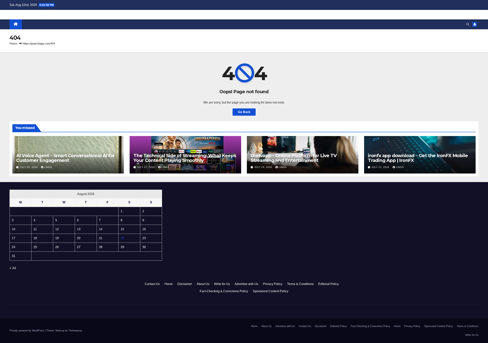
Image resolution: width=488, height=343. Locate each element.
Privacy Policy (272, 284)
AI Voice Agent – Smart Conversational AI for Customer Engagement (65, 158)
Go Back (244, 112)
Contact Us (152, 284)
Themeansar (75, 330)
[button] (467, 24)
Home (13, 43)
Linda (48, 167)
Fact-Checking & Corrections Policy (224, 291)
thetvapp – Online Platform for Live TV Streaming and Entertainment (293, 158)
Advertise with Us (246, 284)
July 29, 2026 (29, 167)
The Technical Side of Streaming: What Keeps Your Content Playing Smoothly (184, 158)
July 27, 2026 (146, 167)
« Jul (13, 268)
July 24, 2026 (263, 167)
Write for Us (222, 284)
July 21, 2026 (381, 167)
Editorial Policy (328, 284)
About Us (203, 284)
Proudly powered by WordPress (27, 330)
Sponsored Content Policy (270, 291)
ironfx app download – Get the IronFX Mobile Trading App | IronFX (418, 158)
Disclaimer (184, 284)
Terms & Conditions (300, 284)
